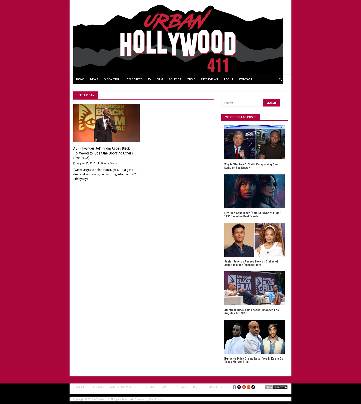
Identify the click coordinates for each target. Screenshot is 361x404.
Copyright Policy (216, 387)
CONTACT (246, 79)
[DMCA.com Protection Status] (276, 387)
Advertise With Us (124, 387)
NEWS (94, 79)
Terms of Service (157, 387)
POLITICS (175, 79)
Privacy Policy (186, 387)
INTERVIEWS (209, 79)
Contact (98, 387)
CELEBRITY (134, 79)
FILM (160, 79)
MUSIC (191, 79)
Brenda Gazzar (109, 163)
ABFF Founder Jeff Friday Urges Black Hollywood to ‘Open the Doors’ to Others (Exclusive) (103, 153)
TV (149, 79)
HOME (80, 79)
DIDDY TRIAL (112, 79)
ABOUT (228, 79)
